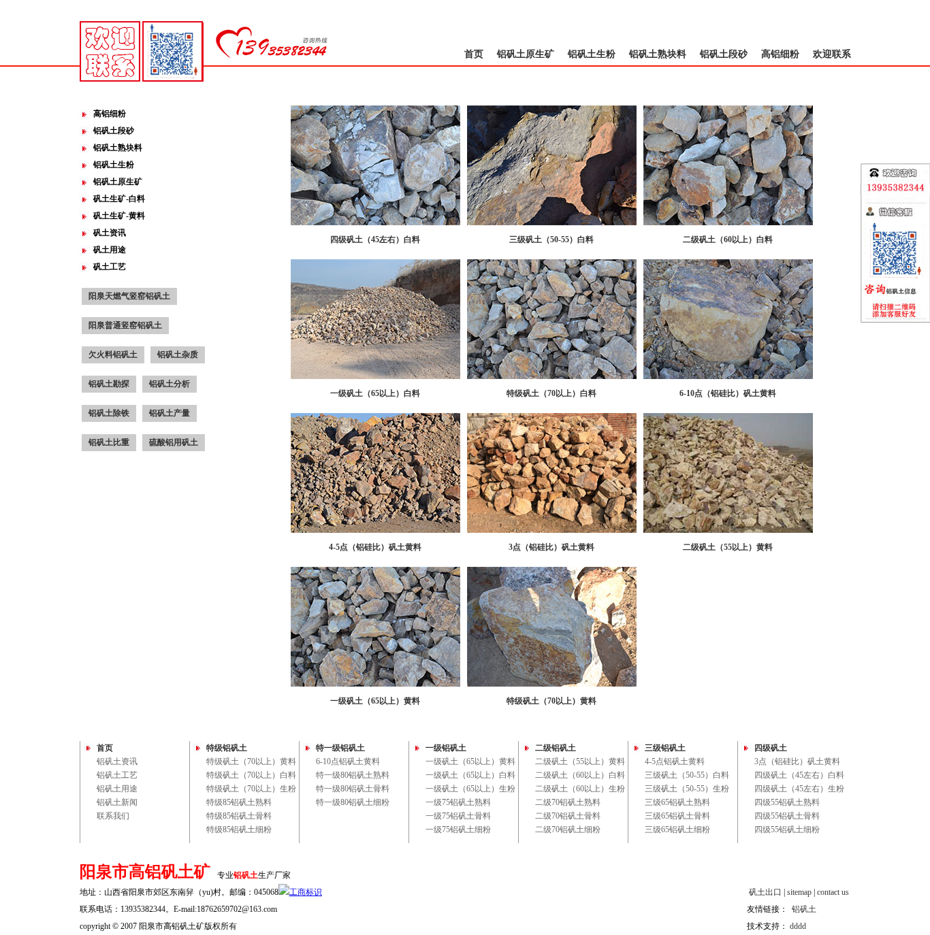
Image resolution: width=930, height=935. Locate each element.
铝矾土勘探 (109, 384)
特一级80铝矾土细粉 (352, 802)
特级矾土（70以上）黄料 (251, 761)
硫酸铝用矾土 (173, 442)
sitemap (799, 892)
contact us (833, 892)
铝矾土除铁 (109, 413)
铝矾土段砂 (724, 54)
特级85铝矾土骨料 (239, 816)
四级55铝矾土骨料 (787, 816)
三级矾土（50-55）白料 (687, 775)
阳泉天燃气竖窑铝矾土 (129, 296)
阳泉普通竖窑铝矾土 (125, 325)
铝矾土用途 (117, 788)
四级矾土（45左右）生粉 (799, 788)
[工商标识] (300, 892)
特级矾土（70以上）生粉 (251, 788)
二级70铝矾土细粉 (567, 829)
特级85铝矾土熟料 (239, 802)
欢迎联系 (832, 54)
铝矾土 (804, 909)
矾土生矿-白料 (119, 198)
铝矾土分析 (169, 384)
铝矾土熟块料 (657, 54)
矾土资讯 (109, 232)
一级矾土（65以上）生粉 (470, 788)
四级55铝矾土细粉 (787, 829)
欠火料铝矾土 (113, 354)
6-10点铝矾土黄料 (348, 761)
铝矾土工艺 (117, 775)
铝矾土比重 (109, 442)
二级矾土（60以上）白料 (580, 775)
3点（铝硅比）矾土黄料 (797, 761)
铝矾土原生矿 (525, 54)
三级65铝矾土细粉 (677, 829)
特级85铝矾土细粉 (239, 829)
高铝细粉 (780, 54)
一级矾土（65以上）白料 (470, 775)
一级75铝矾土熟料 (458, 802)
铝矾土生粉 (591, 54)
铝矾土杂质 (177, 354)
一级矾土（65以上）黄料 (470, 761)
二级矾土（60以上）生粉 (580, 788)
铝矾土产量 (169, 413)
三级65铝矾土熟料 (677, 802)
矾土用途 (109, 250)
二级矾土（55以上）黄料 (580, 761)
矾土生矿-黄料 (119, 215)
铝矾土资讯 (117, 761)
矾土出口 (765, 892)
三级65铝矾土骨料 (677, 816)
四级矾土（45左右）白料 (799, 775)
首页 (473, 54)
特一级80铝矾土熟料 (352, 775)
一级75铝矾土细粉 (458, 829)
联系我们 (113, 816)
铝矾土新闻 (117, 802)
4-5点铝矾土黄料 (675, 761)
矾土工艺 (109, 267)
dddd (798, 926)
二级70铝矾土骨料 (567, 816)
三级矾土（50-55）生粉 (687, 788)
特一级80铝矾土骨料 (352, 788)
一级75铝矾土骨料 (458, 816)
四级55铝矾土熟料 (787, 802)
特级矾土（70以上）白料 (251, 775)
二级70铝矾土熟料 (567, 802)
